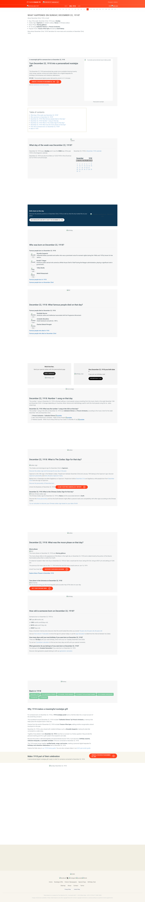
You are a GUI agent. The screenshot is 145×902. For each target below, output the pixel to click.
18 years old (83, 631)
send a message (49, 373)
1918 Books (43, 697)
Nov (66, 6)
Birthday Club (92, 882)
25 (97, 9)
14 (63, 9)
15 (66, 9)
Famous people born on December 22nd (41, 282)
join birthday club (95, 378)
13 (60, 9)
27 (103, 9)
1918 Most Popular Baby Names (85, 694)
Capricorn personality (35, 476)
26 (100, 9)
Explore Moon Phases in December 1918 (41, 573)
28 (106, 9)
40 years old (98, 631)
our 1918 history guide (49, 748)
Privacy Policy (68, 889)
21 (84, 9)
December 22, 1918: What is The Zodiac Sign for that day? (48, 123)
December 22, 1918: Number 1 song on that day (45, 121)
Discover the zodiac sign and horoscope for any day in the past (47, 471)
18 (75, 9)
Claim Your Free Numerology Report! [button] (70, 487)
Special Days (82, 882)
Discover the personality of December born (41, 483)
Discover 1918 (34, 694)
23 (91, 9)
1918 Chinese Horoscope (105, 694)
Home (50, 882)
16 (69, 9)
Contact (76, 885)
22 (91, 167)
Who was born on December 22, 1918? (42, 117)
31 (115, 9)
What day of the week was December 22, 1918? (44, 115)
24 (94, 9)
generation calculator (66, 651)
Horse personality (42, 498)
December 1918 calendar (94, 151)
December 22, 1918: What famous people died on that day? (48, 119)
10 (51, 9)
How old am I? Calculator (41, 634)
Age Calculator (80, 634)
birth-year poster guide (83, 748)
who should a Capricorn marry (54, 476)
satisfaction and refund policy (41, 85)
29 (109, 9)
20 (81, 9)
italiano (116, 2)
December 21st (80, 478)
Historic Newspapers (71, 882)
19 (78, 9)
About (69, 885)
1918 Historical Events (48, 694)
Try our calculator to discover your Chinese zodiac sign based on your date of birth (53, 503)
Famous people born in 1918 (37, 279)
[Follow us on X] (67, 878)
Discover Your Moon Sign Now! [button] (54, 569)
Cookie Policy (77, 889)
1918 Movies (34, 697)
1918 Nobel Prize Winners (66, 694)
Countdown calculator (42, 642)
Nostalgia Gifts (58, 882)
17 (72, 9)
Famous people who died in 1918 (39, 330)
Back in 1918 (34, 128)
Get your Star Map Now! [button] (39, 588)
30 (112, 9)
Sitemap (63, 885)
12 (57, 9)
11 (54, 9)
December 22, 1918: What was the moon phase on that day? (48, 124)
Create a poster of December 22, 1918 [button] (43, 81)
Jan (79, 6)
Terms (82, 885)
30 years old (90, 631)
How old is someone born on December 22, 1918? (45, 126)
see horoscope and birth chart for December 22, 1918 (47, 220)
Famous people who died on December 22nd (42, 333)
